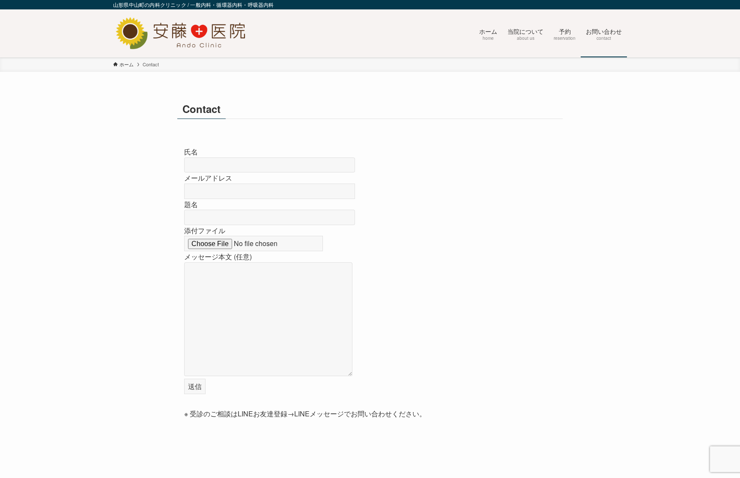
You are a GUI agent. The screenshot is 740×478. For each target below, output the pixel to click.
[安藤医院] (180, 33)
